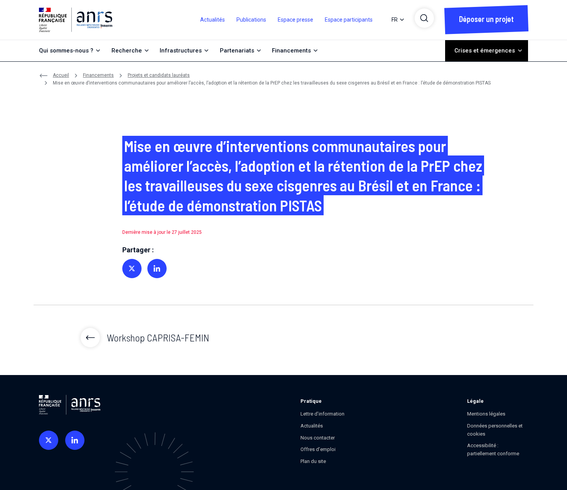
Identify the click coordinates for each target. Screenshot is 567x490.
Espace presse (295, 20)
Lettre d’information (322, 414)
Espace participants (349, 20)
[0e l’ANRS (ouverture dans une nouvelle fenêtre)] (48, 440)
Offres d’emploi (318, 449)
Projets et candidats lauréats (159, 75)
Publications (251, 20)
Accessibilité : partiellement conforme (493, 449)
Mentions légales (486, 414)
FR (395, 20)
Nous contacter (317, 438)
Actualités (212, 20)
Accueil (61, 75)
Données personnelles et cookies (495, 430)
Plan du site (313, 461)
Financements (98, 75)
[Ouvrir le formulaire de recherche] (424, 18)
